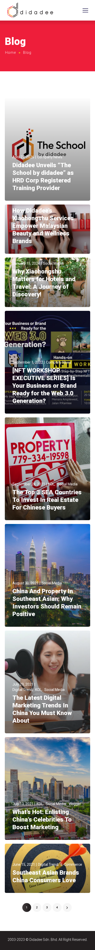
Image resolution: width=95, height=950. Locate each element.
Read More (21, 196)
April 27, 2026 (23, 157)
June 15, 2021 (23, 864)
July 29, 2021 (22, 684)
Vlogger (75, 804)
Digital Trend (22, 690)
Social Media (53, 263)
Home (10, 52)
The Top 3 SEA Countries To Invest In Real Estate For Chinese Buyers (47, 500)
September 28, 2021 (28, 484)
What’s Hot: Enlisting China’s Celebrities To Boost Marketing (42, 819)
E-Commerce (71, 864)
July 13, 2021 (22, 804)
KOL (51, 484)
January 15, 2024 (26, 263)
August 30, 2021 (25, 583)
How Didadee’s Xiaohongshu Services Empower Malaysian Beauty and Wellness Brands (43, 226)
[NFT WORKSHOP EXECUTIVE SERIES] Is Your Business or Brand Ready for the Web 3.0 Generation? (44, 385)
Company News (49, 157)
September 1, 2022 (27, 362)
